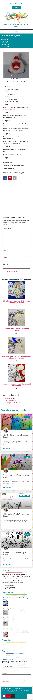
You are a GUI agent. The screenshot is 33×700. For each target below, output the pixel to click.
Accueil (3, 39)
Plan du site (14, 690)
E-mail (5, 257)
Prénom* (4, 673)
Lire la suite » (7, 448)
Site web (5, 264)
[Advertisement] (16, 197)
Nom (5, 250)
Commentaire (7, 228)
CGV (12, 691)
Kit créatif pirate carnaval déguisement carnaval (15, 609)
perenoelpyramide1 (10, 109)
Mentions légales (6, 690)
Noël (7, 43)
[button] (16, 31)
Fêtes (3, 43)
